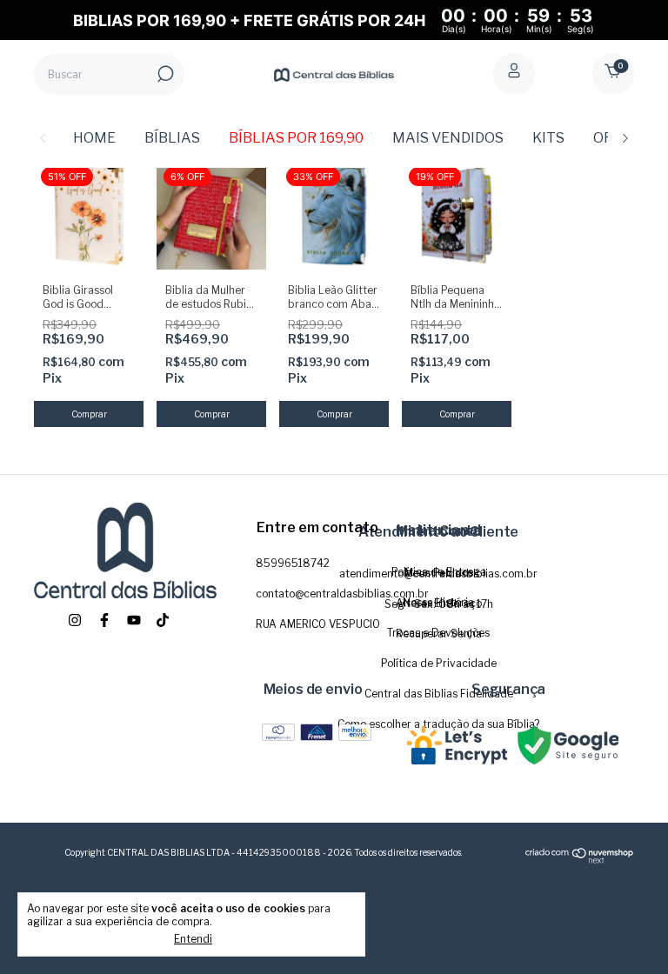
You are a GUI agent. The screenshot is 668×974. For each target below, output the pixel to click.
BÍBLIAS (172, 138)
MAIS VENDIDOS (448, 138)
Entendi (193, 938)
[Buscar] (164, 74)
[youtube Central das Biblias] (134, 620)
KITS (548, 138)
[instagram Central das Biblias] (75, 620)
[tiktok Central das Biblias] (163, 620)
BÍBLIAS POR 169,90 (296, 138)
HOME (94, 138)
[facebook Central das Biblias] (104, 620)
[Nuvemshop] (579, 860)
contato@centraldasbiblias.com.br (342, 593)
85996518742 (293, 563)
